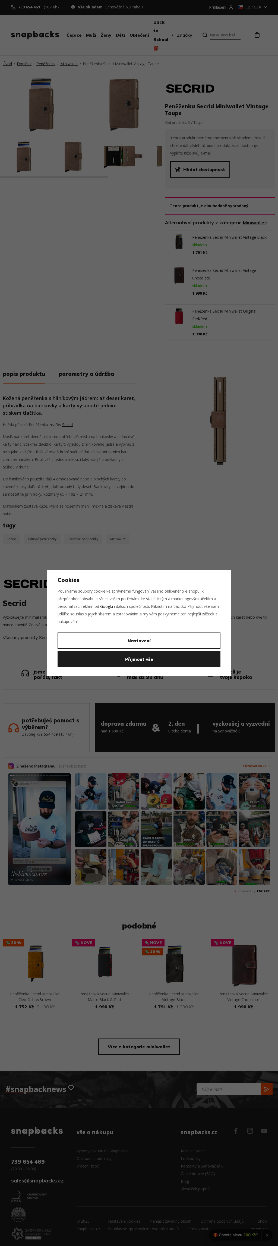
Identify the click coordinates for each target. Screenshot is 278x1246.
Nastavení (139, 640)
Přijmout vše (139, 659)
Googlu (106, 606)
